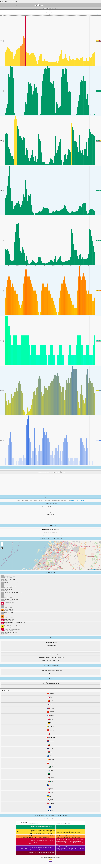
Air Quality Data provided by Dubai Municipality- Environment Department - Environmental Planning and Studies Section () (50, 500)
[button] (49, 549)
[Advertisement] (41, 484)
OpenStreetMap (93, 569)
